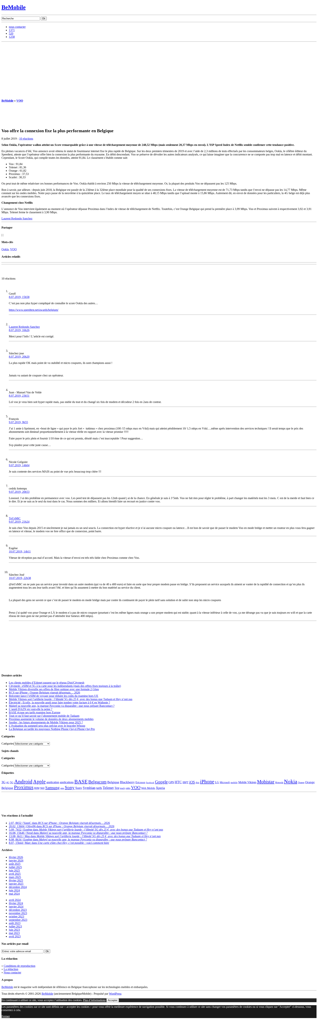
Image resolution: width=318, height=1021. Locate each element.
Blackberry (127, 782)
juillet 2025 (15, 867)
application (52, 782)
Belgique (113, 782)
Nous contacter (12, 972)
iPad (197, 782)
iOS (192, 782)
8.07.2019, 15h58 (19, 297)
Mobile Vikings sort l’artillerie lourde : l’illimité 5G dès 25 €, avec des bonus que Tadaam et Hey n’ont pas (70, 699)
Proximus (23, 787)
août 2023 (14, 923)
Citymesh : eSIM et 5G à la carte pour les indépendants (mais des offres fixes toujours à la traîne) (65, 685)
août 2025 (14, 863)
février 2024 (16, 903)
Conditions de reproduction (19, 965)
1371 (12, 30)
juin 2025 (14, 870)
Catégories (7, 743)
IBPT (185, 782)
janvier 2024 (16, 906)
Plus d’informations (94, 1000)
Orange (301, 782)
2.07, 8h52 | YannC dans (59, 822)
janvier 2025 (16, 883)
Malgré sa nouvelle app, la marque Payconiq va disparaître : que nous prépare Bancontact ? (61, 705)
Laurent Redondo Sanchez (16, 218)
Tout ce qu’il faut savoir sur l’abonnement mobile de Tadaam (44, 715)
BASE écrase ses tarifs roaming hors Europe (34, 712)
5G (11, 782)
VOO (19, 100)
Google (161, 782)
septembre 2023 (18, 919)
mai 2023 (14, 933)
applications (67, 782)
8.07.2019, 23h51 (19, 395)
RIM (36, 788)
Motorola (279, 782)
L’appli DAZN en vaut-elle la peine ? (30, 709)
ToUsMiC (15, 518)
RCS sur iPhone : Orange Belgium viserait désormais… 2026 (44, 692)
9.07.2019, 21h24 (19, 521)
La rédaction (11, 969)
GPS (171, 782)
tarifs (99, 788)
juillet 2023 (15, 926)
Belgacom (97, 781)
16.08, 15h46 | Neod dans (78, 832)
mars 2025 (15, 877)
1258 (12, 36)
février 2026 (16, 857)
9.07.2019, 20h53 (19, 491)
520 (11, 33)
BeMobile (13, 7)
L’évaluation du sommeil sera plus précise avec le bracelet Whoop (47, 725)
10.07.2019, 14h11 (20, 551)
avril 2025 (15, 873)
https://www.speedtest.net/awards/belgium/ (33, 309)
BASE (81, 781)
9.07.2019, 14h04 (19, 465)
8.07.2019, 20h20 (19, 356)
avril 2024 (15, 899)
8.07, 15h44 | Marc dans (59, 842)
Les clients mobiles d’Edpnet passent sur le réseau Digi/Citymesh (46, 682)
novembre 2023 (18, 913)
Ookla (5, 249)
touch (122, 788)
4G (7, 782)
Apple (39, 781)
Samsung (52, 788)
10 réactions (26, 138)
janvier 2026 (16, 860)
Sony (70, 787)
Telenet (108, 788)
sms (62, 788)
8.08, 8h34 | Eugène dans (78, 839)
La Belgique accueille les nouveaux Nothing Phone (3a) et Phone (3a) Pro (52, 729)
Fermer (5, 1016)
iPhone (207, 781)
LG (217, 782)
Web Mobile (148, 788)
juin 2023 (14, 929)
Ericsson (140, 782)
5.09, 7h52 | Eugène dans (86, 829)
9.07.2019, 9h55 (18, 422)
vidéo (128, 788)
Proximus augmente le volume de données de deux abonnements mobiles (51, 719)
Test (116, 788)
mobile (234, 782)
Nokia (290, 781)
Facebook (150, 783)
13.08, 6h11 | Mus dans (85, 836)
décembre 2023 (18, 909)
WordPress (115, 993)
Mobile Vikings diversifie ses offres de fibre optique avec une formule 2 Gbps (54, 689)
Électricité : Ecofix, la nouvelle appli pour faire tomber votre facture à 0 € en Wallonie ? (59, 702)
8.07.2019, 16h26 (19, 330)
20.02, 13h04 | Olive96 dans (61, 826)
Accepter (112, 1000)
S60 (42, 788)
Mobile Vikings (247, 782)
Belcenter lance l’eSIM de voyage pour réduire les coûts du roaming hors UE (53, 695)
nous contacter (17, 26)
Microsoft (225, 782)
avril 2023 (15, 936)
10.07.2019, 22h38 (20, 578)
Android (23, 781)
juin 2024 (14, 890)
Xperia (160, 788)
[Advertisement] (159, 69)
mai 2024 (14, 893)
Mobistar (265, 781)
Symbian (89, 788)
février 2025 (16, 880)
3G (3, 782)
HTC (178, 782)
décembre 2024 (18, 887)
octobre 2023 (16, 916)
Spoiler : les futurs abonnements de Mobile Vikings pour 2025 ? (46, 722)
